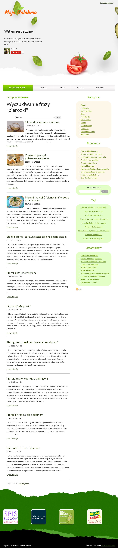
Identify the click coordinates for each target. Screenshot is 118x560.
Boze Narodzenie (88, 131)
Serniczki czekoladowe (90, 175)
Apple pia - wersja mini (93, 215)
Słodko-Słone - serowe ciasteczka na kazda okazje (37, 236)
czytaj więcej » (12, 146)
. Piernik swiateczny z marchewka (94, 207)
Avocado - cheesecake (93, 234)
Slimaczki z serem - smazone (42, 122)
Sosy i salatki (86, 120)
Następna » (24, 483)
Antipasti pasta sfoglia (93, 211)
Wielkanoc (85, 134)
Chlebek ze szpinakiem (90, 160)
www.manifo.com (108, 545)
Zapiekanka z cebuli (89, 178)
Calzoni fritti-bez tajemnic (23, 448)
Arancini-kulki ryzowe (93, 227)
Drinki (83, 123)
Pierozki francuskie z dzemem (25, 414)
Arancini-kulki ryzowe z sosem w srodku (93, 231)
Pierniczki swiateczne (89, 151)
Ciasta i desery (86, 125)
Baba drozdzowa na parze (93, 238)
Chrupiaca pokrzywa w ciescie (93, 172)
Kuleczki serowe (87, 166)
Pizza (83, 105)
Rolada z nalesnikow (89, 163)
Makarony (85, 108)
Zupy (83, 114)
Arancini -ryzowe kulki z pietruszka (94, 219)
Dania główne (86, 111)
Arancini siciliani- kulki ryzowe (94, 223)
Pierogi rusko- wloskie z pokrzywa (27, 378)
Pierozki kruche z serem (21, 272)
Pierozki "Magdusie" (19, 306)
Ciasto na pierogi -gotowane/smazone (37, 157)
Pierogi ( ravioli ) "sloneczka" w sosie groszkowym (47, 199)
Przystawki (85, 117)
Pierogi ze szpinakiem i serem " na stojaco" (32, 342)
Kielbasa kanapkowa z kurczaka (93, 157)
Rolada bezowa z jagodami (91, 154)
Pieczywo (84, 128)
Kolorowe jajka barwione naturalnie (95, 169)
